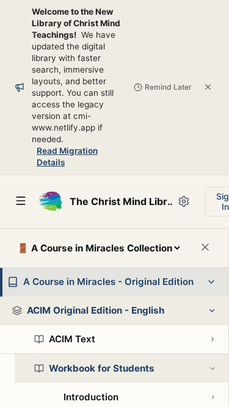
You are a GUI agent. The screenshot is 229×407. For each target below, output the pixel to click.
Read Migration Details (67, 156)
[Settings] (184, 201)
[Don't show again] (208, 87)
